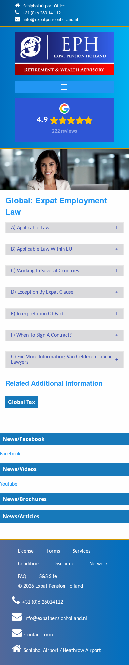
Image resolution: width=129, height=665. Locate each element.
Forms (53, 551)
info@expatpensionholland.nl (51, 19)
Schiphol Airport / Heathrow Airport (62, 650)
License (26, 551)
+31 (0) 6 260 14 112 (42, 13)
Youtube (8, 484)
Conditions (29, 564)
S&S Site (48, 576)
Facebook (10, 454)
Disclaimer (64, 564)
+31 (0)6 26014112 (42, 602)
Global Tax (21, 402)
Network (98, 564)
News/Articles (21, 516)
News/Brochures (25, 499)
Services (81, 551)
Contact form (38, 635)
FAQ (22, 576)
